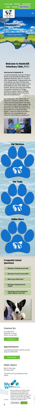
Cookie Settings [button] (15, 402)
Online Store (17, 219)
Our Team (17, 181)
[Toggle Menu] (32, 13)
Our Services (17, 144)
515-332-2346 (8, 4)
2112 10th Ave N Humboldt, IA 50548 (10, 332)
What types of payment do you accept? (16, 285)
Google (8, 7)
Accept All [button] (24, 402)
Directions (17, 4)
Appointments (26, 4)
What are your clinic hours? (16, 279)
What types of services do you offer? (18, 274)
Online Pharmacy (24, 7)
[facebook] (5, 404)
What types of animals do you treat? (18, 268)
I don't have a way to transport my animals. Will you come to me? (17, 292)
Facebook (15, 7)
